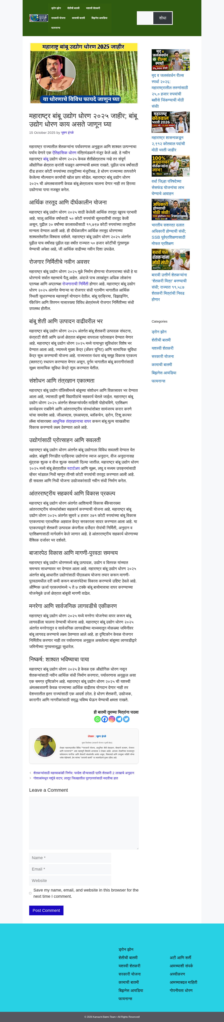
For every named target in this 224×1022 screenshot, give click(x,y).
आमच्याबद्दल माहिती (183, 982)
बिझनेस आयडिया (99, 18)
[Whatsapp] (97, 719)
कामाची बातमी (78, 18)
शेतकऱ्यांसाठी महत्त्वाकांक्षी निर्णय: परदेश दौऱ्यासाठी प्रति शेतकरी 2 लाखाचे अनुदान (83, 773)
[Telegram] (119, 719)
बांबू (45, 159)
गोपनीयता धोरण (181, 990)
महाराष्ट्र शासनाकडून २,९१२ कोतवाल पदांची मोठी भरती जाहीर (168, 143)
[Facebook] (104, 719)
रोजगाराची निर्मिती (75, 284)
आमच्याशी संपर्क (181, 966)
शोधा (162, 18)
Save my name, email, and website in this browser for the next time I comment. (86, 893)
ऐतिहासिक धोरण (64, 152)
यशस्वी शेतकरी (93, 8)
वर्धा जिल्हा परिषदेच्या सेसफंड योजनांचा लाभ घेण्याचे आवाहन (168, 187)
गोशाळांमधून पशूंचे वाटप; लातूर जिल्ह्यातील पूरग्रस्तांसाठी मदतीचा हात (75, 778)
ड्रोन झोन (56, 8)
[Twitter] (126, 719)
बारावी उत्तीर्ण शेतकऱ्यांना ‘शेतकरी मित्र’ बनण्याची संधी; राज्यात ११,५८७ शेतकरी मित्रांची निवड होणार (169, 287)
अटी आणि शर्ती (180, 957)
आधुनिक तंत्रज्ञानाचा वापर (71, 421)
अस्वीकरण (177, 974)
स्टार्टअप (73, 468)
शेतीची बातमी (73, 8)
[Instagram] (112, 719)
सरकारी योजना (58, 18)
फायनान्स (55, 27)
